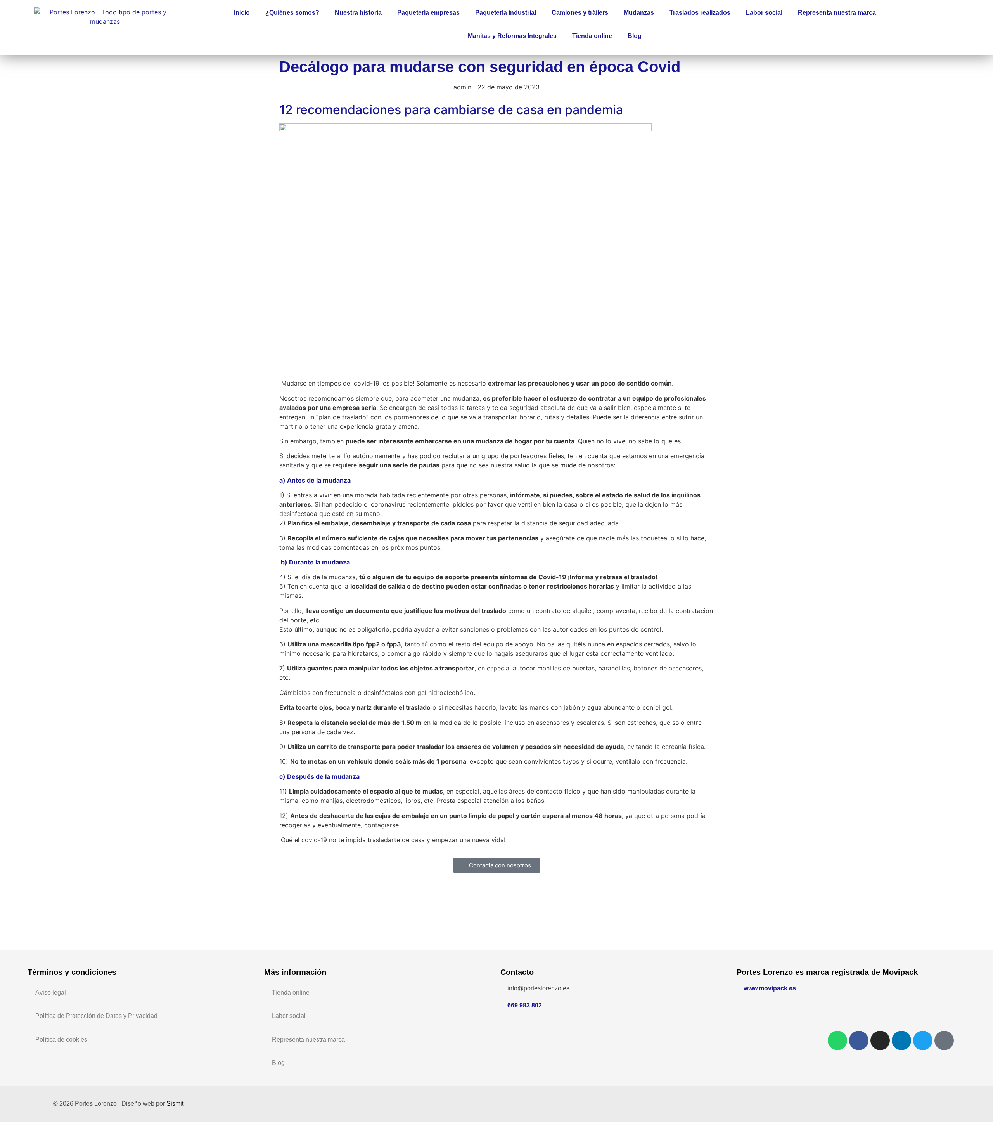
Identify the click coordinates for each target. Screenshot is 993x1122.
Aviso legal (50, 992)
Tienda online (592, 36)
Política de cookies (61, 1039)
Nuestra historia (358, 12)
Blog (635, 36)
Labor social (764, 12)
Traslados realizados (699, 12)
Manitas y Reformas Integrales (512, 36)
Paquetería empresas (428, 12)
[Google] (944, 1040)
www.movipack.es (770, 988)
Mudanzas (639, 12)
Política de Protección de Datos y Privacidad (96, 1016)
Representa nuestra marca (837, 12)
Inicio (242, 12)
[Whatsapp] (837, 1040)
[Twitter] (922, 1040)
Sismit (174, 1103)
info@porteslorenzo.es (538, 988)
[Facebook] (858, 1040)
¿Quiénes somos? (292, 12)
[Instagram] (880, 1040)
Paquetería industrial (505, 12)
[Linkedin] (901, 1040)
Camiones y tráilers (580, 12)
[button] (951, 25)
